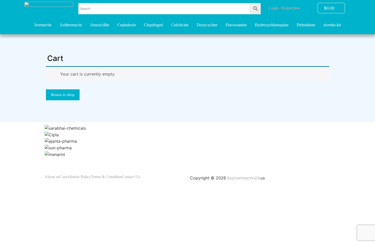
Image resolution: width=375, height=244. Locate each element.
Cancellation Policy (75, 177)
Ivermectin (43, 25)
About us (52, 177)
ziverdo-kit (332, 25)
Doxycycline (207, 25)
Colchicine (180, 25)
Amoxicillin (99, 25)
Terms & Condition (106, 177)
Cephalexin (126, 25)
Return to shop (62, 95)
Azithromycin (71, 25)
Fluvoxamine (236, 25)
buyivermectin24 (243, 177)
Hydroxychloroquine (272, 25)
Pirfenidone (306, 25)
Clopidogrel (153, 25)
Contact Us (131, 177)
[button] (187, 160)
